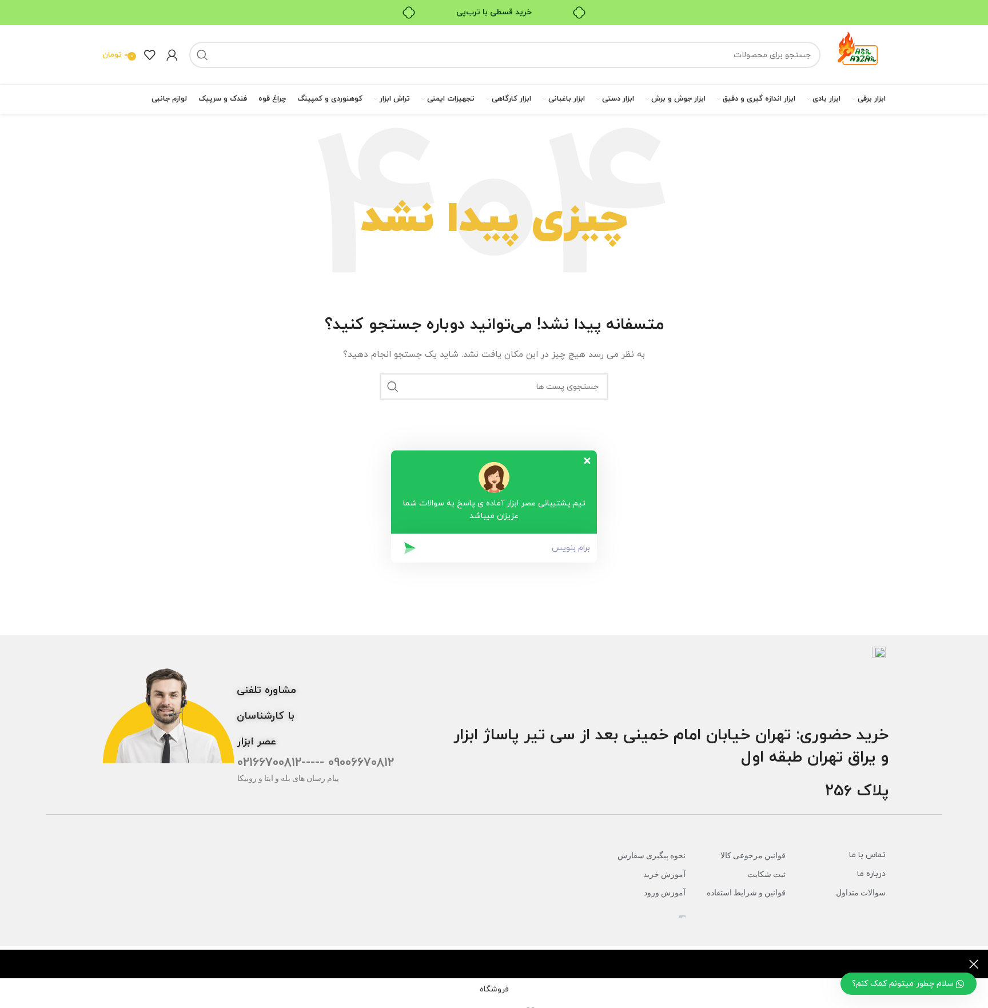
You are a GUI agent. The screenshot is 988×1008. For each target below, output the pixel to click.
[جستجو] (202, 55)
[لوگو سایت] (859, 54)
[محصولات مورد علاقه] (149, 54)
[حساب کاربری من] (172, 54)
